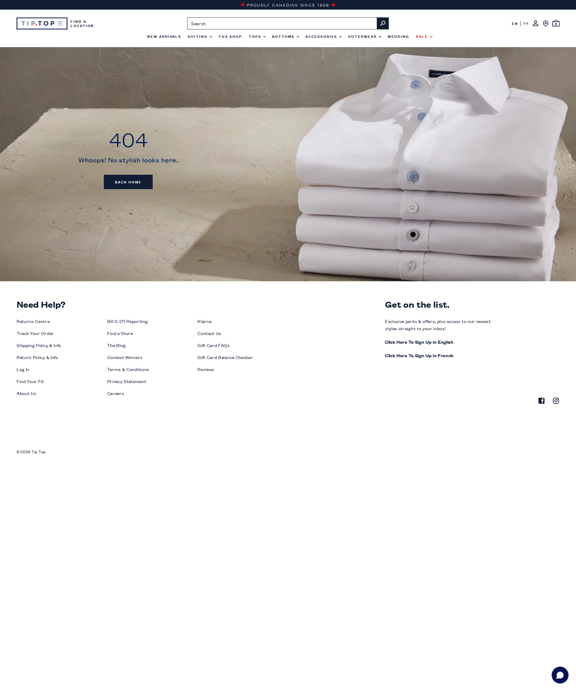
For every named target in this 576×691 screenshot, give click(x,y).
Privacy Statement (126, 381)
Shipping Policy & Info (38, 345)
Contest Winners (124, 357)
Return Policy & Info (37, 357)
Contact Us (209, 333)
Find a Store (120, 333)
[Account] (535, 23)
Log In (22, 369)
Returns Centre (33, 321)
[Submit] (383, 23)
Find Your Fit (30, 381)
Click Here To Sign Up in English (419, 342)
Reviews (205, 369)
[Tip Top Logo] (42, 23)
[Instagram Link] (556, 401)
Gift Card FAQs (213, 345)
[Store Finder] (545, 23)
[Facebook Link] (541, 401)
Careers (115, 393)
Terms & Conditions (128, 369)
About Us (26, 393)
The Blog (116, 345)
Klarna (204, 321)
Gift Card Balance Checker (225, 357)
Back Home (128, 182)
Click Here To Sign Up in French (419, 355)
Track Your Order (35, 333)
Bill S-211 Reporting (127, 321)
